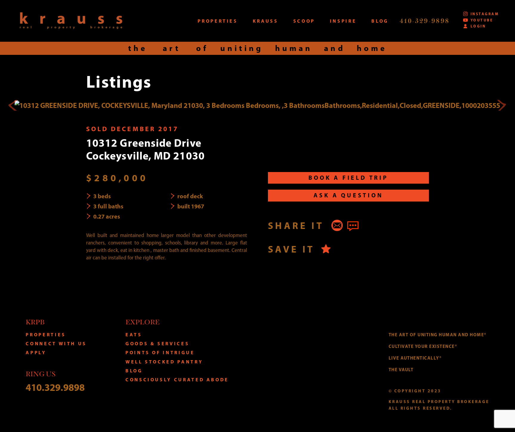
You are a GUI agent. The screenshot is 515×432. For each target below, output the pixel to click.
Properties (46, 334)
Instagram (485, 14)
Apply (36, 352)
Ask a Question (348, 195)
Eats (133, 334)
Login (478, 26)
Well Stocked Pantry (164, 362)
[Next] (501, 105)
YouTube (482, 20)
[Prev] (13, 105)
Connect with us (56, 343)
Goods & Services (157, 343)
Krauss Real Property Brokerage (70, 21)
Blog (134, 371)
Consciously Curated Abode (177, 380)
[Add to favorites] (326, 248)
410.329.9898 (55, 387)
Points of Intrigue (160, 352)
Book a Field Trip (348, 177)
